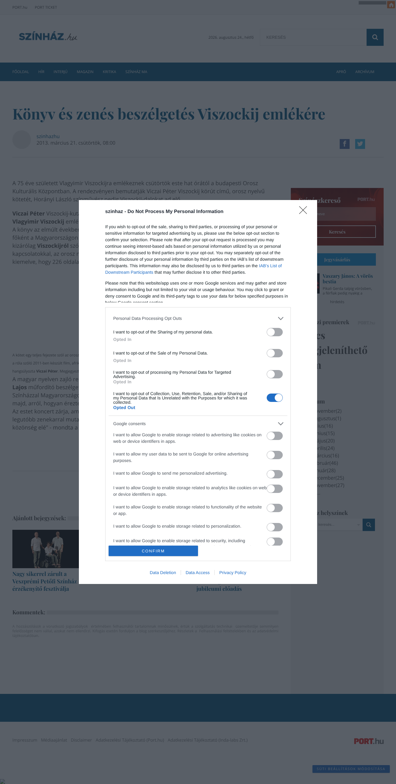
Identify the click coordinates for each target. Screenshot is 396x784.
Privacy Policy (232, 572)
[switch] (275, 332)
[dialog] (198, 392)
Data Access (198, 572)
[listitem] (198, 318)
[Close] (305, 212)
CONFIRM (153, 551)
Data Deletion (163, 572)
